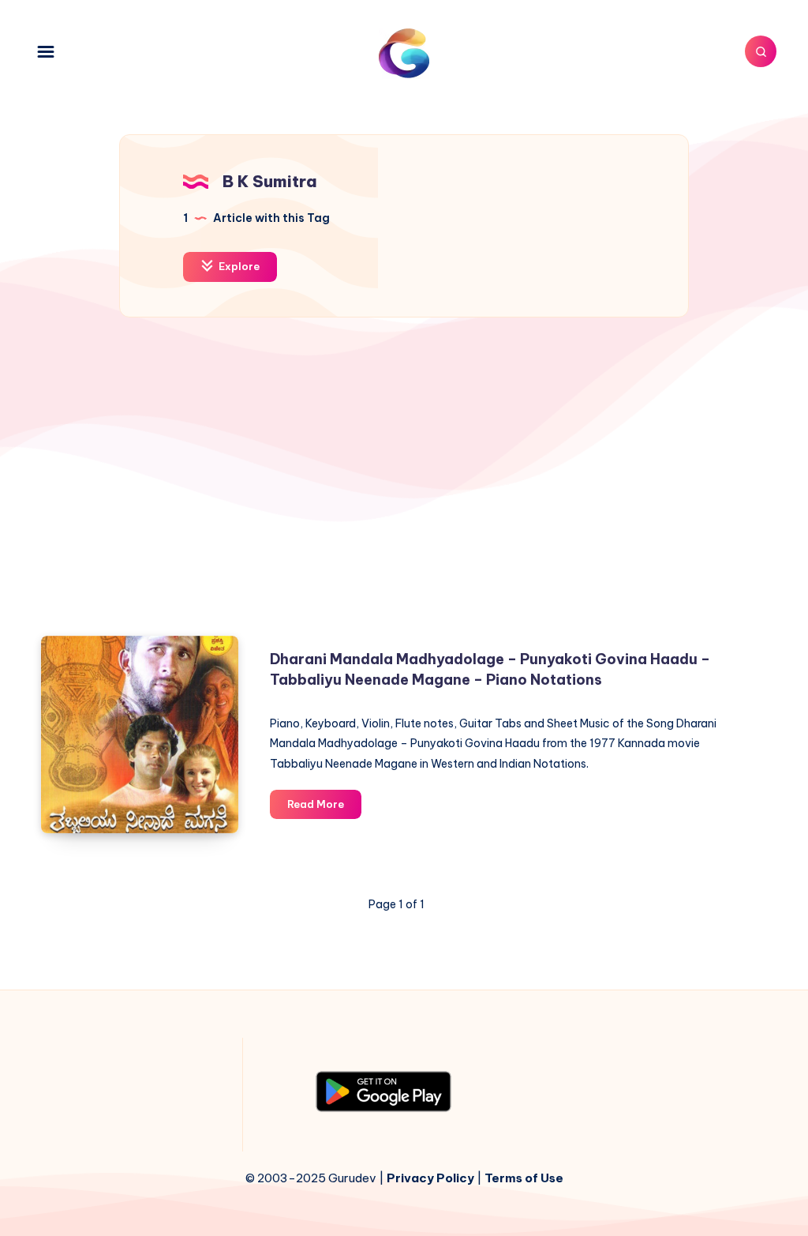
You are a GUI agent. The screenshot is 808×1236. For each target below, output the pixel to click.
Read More (324, 808)
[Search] (760, 51)
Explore (238, 266)
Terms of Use (523, 1177)
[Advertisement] (404, 483)
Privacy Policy (430, 1177)
